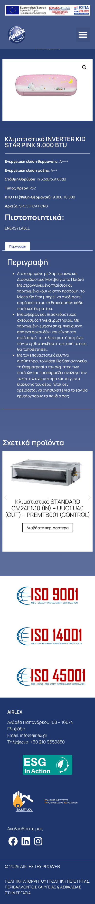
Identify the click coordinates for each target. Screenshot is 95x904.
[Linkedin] (25, 841)
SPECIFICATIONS (33, 206)
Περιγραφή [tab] (17, 246)
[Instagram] (38, 841)
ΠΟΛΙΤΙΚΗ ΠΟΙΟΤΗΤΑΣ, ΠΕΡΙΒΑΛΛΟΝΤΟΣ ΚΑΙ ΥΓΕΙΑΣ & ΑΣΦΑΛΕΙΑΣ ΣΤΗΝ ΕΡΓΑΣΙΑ (47, 886)
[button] (83, 34)
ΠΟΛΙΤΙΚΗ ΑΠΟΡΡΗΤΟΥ (25, 881)
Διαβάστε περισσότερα (48, 527)
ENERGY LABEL (17, 228)
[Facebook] (13, 841)
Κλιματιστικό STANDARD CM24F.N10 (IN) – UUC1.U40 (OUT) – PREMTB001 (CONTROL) (47, 508)
